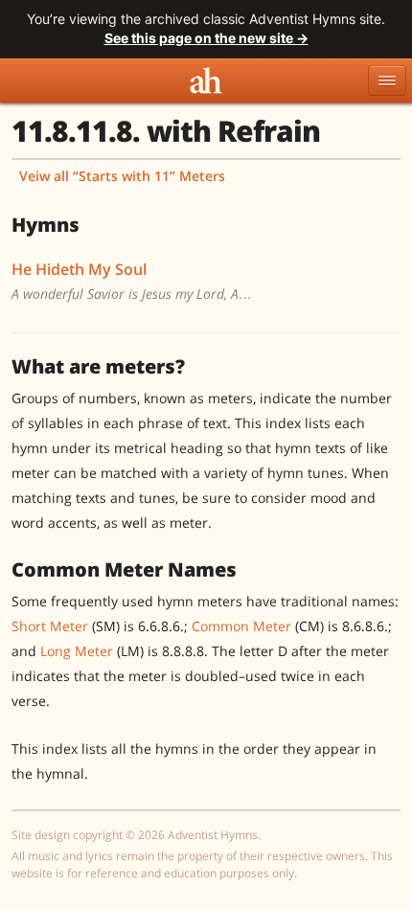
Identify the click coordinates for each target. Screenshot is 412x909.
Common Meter (241, 626)
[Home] (206, 80)
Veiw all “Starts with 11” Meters (122, 176)
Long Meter (76, 651)
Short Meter (49, 626)
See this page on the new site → (206, 38)
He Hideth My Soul (79, 269)
